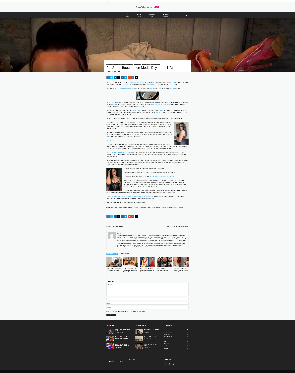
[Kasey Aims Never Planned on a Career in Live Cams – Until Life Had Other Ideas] (181, 262)
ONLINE (139, 15)
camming (130, 207)
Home (107, 62)
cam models (131, 64)
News (135, 64)
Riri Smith (153, 64)
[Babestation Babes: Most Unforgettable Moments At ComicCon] (110, 346)
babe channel (112, 64)
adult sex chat (158, 112)
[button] (187, 15)
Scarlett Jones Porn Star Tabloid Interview (178, 226)
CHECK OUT (166, 15)
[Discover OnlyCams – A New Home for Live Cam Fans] (164, 262)
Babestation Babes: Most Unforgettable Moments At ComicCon (122, 346)
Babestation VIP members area (125, 88)
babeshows (126, 64)
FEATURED (152, 15)
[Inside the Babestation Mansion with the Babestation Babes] (114, 262)
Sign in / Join (108, 1)
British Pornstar (173, 88)
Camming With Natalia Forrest (151, 336)
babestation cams (123, 207)
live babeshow (113, 104)
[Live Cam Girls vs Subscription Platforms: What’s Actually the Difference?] (130, 262)
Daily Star (136, 207)
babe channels (114, 207)
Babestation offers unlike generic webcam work (162, 176)
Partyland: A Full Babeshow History (115, 226)
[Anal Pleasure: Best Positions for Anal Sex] (110, 331)
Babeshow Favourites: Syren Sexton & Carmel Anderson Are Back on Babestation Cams (147, 270)
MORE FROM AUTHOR (124, 254)
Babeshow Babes (119, 64)
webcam (157, 64)
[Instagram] (169, 364)
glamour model (143, 207)
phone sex (148, 64)
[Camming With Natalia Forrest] (139, 338)
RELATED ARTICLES (112, 254)
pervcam (123, 126)
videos (150, 88)
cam (167, 126)
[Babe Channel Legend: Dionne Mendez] (139, 331)
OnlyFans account (136, 110)
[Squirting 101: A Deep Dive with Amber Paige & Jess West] (110, 338)
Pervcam (143, 64)
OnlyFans (139, 64)
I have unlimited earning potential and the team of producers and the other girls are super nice (130, 196)
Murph (109, 71)
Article (112, 62)
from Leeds (141, 82)
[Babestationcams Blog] (147, 7)
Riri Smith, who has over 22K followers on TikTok (118, 152)
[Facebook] (165, 364)
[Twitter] (173, 364)
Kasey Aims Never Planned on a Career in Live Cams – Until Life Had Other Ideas (180, 270)
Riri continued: (110, 140)
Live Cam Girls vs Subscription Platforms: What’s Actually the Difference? (130, 270)
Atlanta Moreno (150, 84)
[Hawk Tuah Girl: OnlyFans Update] (139, 346)
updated (159, 88)
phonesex (175, 82)
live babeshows (151, 207)
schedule (161, 110)
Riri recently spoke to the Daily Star (160, 104)
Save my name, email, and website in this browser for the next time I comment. (127, 311)
